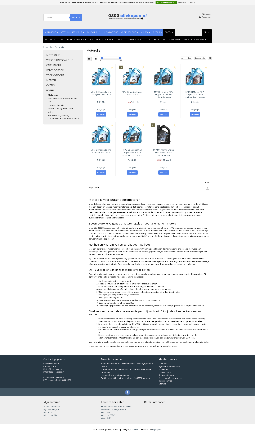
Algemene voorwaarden (169, 366)
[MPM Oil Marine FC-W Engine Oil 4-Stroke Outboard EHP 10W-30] (132, 134)
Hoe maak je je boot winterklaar (115, 375)
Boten (168, 32)
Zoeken (76, 17)
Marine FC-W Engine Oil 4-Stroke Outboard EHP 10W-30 (132, 152)
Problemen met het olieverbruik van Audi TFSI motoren (125, 378)
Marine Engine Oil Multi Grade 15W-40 (101, 151)
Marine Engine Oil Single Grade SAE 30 (101, 93)
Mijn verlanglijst (50, 415)
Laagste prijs (200, 58)
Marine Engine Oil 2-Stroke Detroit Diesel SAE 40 (163, 152)
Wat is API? (106, 412)
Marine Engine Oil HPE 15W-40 (132, 93)
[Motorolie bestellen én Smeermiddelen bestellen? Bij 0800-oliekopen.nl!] (127, 17)
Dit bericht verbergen (166, 2)
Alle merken (186, 58)
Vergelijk (101, 109)
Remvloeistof (111, 32)
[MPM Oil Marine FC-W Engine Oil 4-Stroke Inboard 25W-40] (163, 77)
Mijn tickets (48, 412)
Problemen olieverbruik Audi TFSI (116, 406)
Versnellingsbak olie (72, 32)
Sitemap (162, 383)
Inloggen (207, 14)
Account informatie (52, 406)
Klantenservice (165, 380)
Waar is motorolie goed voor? (114, 409)
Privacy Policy (165, 372)
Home (45, 47)
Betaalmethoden (166, 375)
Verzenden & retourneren (170, 378)
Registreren (206, 17)
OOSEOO (135, 429)
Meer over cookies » (186, 2)
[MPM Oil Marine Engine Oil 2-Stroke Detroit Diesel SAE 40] (163, 134)
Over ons (163, 363)
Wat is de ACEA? (108, 415)
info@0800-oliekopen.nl (53, 371)
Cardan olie (93, 32)
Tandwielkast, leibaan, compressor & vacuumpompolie (179, 39)
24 (210, 58)
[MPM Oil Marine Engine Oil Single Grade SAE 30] (101, 77)
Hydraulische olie (104, 39)
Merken (145, 32)
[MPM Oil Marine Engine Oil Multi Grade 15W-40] (101, 134)
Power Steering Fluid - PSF (128, 39)
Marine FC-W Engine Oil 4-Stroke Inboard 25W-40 (163, 95)
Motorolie (51, 32)
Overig (156, 32)
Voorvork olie (129, 32)
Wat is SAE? (106, 418)
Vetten (147, 39)
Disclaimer (163, 369)
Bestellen (101, 114)
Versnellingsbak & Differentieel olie (75, 39)
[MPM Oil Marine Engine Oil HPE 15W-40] (132, 77)
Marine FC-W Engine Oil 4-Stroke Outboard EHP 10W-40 (195, 95)
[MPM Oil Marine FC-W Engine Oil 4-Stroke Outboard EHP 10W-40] (195, 77)
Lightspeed (157, 429)
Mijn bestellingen (51, 409)
